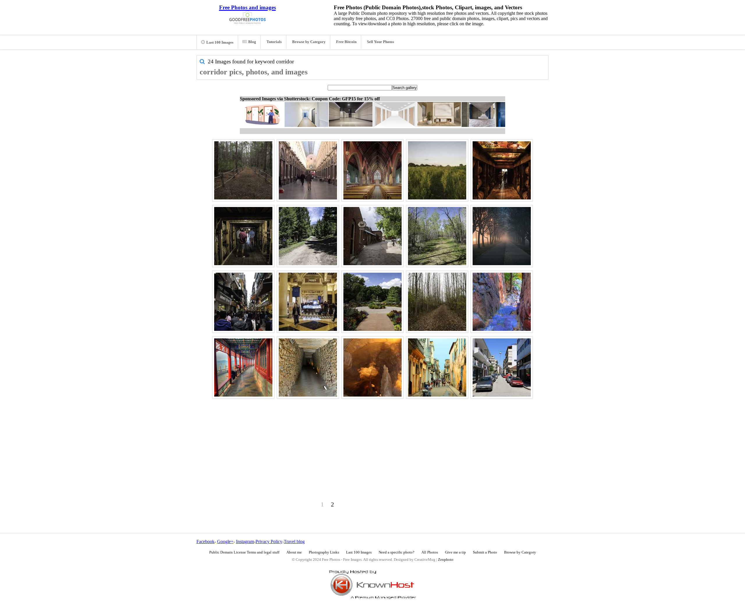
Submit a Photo (485, 552)
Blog (252, 42)
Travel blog (294, 541)
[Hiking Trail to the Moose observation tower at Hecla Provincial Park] (437, 236)
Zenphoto (445, 560)
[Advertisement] (372, 441)
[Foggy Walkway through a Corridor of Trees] (502, 236)
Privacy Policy (269, 541)
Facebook (205, 541)
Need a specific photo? (396, 552)
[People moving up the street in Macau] (243, 302)
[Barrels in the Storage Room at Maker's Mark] (502, 170)
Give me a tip (455, 552)
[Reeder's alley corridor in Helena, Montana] (372, 236)
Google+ (225, 541)
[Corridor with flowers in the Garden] (372, 302)
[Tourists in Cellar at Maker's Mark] (243, 236)
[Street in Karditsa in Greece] (502, 367)
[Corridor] (243, 367)
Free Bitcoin (346, 42)
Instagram (245, 541)
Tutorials (274, 42)
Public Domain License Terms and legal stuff (244, 552)
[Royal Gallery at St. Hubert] (308, 170)
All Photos (429, 552)
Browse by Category (309, 42)
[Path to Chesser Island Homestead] (243, 170)
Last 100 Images (219, 42)
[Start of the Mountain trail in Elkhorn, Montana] (308, 236)
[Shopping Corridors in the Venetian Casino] (308, 302)
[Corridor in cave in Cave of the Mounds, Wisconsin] (372, 367)
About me (294, 552)
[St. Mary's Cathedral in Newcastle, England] (372, 170)
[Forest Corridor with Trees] (437, 302)
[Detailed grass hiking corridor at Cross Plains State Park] (437, 170)
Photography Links (324, 552)
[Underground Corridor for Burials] (308, 367)
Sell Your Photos (380, 42)
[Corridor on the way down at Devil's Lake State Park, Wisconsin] (502, 302)
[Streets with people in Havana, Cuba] (437, 367)
